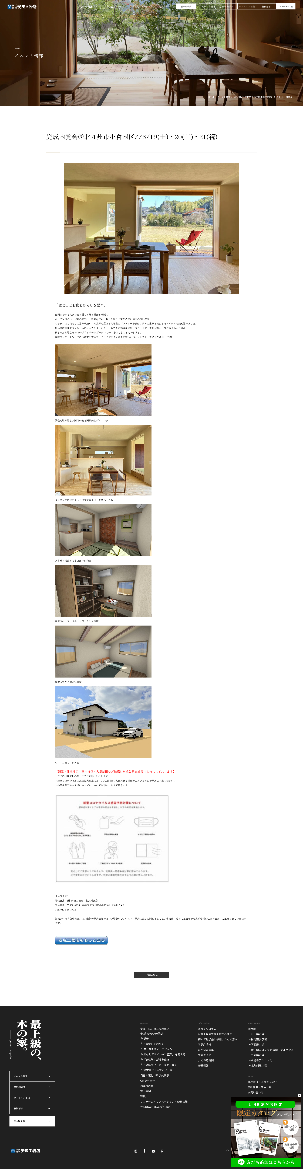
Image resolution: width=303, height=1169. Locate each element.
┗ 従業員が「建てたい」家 (156, 1070)
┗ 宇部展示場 (256, 1055)
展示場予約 (186, 6)
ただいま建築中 (207, 1050)
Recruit (284, 6)
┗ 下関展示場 (256, 1044)
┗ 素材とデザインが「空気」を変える (163, 1054)
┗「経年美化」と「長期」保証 (158, 1065)
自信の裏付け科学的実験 (154, 1075)
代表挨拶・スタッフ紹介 (262, 1082)
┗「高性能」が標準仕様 (154, 1059)
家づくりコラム (207, 1029)
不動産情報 (204, 1044)
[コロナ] (112, 882)
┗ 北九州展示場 (257, 1065)
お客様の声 (146, 1086)
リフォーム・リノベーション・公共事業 (164, 1101)
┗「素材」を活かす (152, 1044)
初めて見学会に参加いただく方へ (217, 1039)
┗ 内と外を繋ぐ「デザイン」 (157, 1049)
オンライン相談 (247, 6)
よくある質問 (206, 1060)
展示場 (252, 1029)
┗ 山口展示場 (256, 1034)
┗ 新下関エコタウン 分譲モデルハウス (271, 1050)
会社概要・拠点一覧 (259, 1087)
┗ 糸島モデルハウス (260, 1060)
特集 (143, 1096)
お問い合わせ (256, 1092)
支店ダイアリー (207, 1055)
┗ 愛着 (144, 1038)
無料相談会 (228, 6)
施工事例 (145, 1091)
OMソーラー (147, 1080)
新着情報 (203, 1065)
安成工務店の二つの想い (154, 1029)
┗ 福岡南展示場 (257, 1039)
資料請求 (266, 6)
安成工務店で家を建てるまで (215, 1034)
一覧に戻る (151, 975)
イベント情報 (209, 6)
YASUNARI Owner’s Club (155, 1107)
